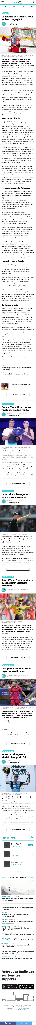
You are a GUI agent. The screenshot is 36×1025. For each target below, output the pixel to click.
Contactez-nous (25, 1008)
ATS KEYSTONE (13, 24)
